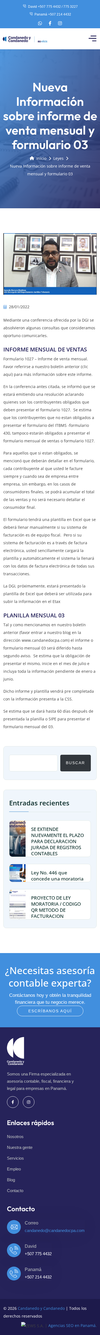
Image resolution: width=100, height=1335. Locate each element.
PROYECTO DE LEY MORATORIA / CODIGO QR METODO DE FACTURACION (56, 907)
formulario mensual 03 (24, 648)
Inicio (41, 158)
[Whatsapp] (40, 23)
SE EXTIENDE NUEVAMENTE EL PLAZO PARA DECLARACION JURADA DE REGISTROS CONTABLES (57, 841)
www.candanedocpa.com (45, 640)
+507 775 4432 (38, 1253)
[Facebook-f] (50, 23)
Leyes (58, 158)
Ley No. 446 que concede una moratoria (57, 875)
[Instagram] (60, 23)
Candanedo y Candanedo (41, 1308)
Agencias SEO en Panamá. (72, 1325)
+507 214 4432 (38, 1277)
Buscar (75, 763)
